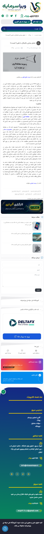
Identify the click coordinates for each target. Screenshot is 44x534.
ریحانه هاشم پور (15, 191)
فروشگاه (37, 426)
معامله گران (26, 117)
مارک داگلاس (36, 194)
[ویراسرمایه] (22, 7)
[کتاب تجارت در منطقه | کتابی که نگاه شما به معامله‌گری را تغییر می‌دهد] (37, 226)
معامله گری (28, 194)
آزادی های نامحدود (35, 191)
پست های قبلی (26, 77)
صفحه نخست (38, 35)
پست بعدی (33, 183)
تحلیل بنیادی (25, 191)
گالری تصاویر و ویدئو (34, 417)
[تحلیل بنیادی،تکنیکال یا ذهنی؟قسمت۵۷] (37, 237)
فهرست (36, 29)
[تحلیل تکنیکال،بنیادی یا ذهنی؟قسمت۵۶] (37, 248)
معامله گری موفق (19, 194)
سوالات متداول (35, 423)
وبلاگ (29, 35)
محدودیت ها (8, 129)
